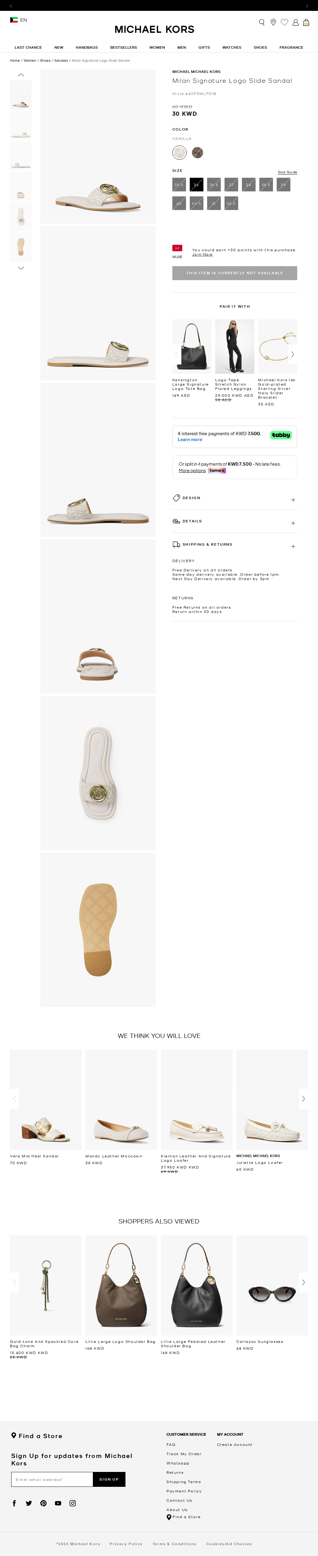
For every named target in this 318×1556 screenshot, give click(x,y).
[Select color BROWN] (197, 152)
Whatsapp (178, 1462)
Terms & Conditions (174, 1543)
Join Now (202, 254)
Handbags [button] (87, 47)
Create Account (235, 1444)
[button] (176, 354)
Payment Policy (184, 1490)
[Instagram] (73, 1503)
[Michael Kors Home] (155, 32)
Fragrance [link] (291, 47)
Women (30, 60)
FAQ (171, 1444)
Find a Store (40, 1436)
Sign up (109, 1479)
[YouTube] (58, 1503)
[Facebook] (14, 1503)
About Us (177, 1509)
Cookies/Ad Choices (229, 1543)
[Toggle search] (262, 22)
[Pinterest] (43, 1503)
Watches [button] (231, 47)
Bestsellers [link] (123, 47)
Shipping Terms (183, 1481)
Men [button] (181, 47)
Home (15, 60)
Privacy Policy (126, 1543)
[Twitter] (29, 1503)
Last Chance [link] (28, 47)
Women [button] (157, 47)
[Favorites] (284, 22)
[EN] (14, 22)
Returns (175, 1472)
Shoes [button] (260, 47)
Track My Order (183, 1453)
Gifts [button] (204, 47)
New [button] (58, 47)
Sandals (61, 60)
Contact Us (179, 1500)
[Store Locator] (273, 22)
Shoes (45, 60)
